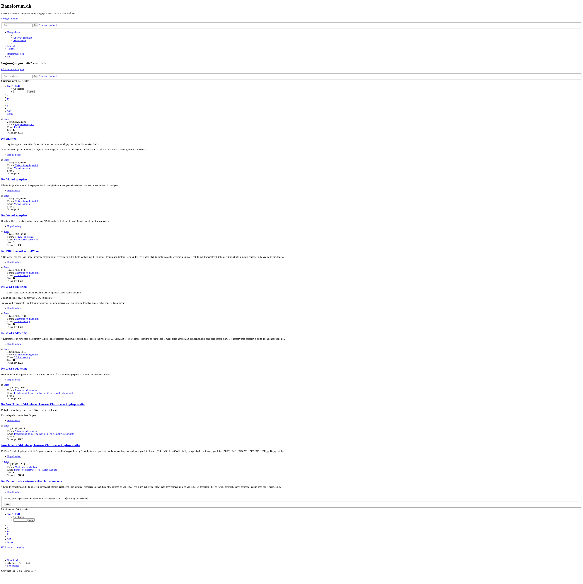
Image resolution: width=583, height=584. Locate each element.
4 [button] (8, 103)
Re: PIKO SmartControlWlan (20, 251)
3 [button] (8, 100)
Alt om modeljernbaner (26, 390)
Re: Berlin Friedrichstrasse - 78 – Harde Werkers (31, 481)
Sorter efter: (39, 498)
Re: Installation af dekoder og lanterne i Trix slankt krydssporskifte (43, 404)
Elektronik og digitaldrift (26, 165)
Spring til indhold (9, 18)
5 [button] (8, 105)
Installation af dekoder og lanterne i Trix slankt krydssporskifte (44, 393)
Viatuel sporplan (22, 168)
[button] (13, 86)
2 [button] (8, 97)
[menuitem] (22, 37)
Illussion (18, 127)
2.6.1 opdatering (22, 275)
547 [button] (9, 111)
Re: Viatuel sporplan (14, 179)
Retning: (71, 498)
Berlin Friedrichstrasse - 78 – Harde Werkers (35, 469)
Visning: (8, 498)
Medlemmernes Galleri (26, 467)
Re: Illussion (9, 138)
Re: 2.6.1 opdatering (14, 286)
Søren (6, 119)
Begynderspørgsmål (24, 124)
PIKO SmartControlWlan (26, 239)
